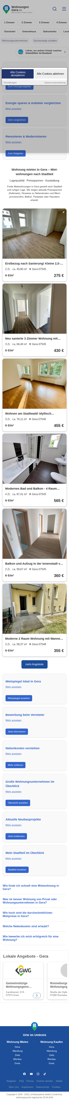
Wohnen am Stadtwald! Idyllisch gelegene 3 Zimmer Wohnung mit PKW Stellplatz (32, 414)
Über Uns (14, 1087)
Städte (59, 1081)
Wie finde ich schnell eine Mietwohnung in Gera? (31, 887)
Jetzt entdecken (16, 836)
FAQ (21, 1081)
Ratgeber (11, 1081)
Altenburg (17, 1051)
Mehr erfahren (15, 765)
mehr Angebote (34, 664)
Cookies (56, 1087)
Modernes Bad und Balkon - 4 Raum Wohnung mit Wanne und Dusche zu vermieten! (31, 489)
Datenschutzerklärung (54, 82)
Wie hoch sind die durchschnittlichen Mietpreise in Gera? (27, 914)
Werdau (17, 1059)
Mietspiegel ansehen (19, 698)
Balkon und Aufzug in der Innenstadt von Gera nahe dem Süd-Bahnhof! (34, 564)
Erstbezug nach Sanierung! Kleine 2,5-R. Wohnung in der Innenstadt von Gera (34, 264)
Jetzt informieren (17, 731)
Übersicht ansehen (18, 802)
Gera (17, 1047)
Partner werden (45, 1081)
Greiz (17, 1063)
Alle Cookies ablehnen (50, 73)
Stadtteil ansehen (17, 869)
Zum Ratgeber (15, 153)
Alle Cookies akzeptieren (17, 74)
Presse (30, 1081)
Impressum (27, 1087)
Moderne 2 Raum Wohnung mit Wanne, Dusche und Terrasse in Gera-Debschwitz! (33, 639)
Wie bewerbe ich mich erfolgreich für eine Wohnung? (30, 938)
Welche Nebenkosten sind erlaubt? (26, 926)
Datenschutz (42, 1087)
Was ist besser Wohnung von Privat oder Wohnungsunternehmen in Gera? (30, 901)
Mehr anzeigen (13, 687)
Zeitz (17, 1055)
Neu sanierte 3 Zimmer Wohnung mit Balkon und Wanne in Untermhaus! (31, 339)
